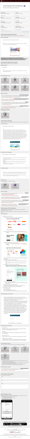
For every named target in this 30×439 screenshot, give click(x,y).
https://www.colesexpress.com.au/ (20, 35)
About (5, 429)
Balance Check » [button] (3, 15)
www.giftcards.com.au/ (5, 187)
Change (24, 429)
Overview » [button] (17, 15)
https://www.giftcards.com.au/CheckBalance (20, 243)
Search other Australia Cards (25, 31)
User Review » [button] (3, 29)
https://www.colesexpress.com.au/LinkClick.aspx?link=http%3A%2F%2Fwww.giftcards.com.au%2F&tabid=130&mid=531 (10, 195)
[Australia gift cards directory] (24, 6)
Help (7, 429)
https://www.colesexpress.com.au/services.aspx (7, 202)
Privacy (9, 429)
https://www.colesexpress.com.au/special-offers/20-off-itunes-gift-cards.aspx (10, 198)
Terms (11, 429)
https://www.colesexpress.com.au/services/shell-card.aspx (8, 107)
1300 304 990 (15, 350)
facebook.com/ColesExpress (5, 116)
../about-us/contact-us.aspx (5, 89)
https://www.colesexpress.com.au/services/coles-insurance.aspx (9, 205)
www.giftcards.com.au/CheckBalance (5, 350)
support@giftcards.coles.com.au (15, 89)
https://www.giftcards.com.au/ (21, 231)
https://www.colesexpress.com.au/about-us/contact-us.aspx (13, 97)
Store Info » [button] (2, 20)
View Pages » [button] (18, 20)
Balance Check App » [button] (18, 29)
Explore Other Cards (15, 187)
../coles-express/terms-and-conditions (24, 90)
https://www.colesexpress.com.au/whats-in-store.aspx (8, 100)
